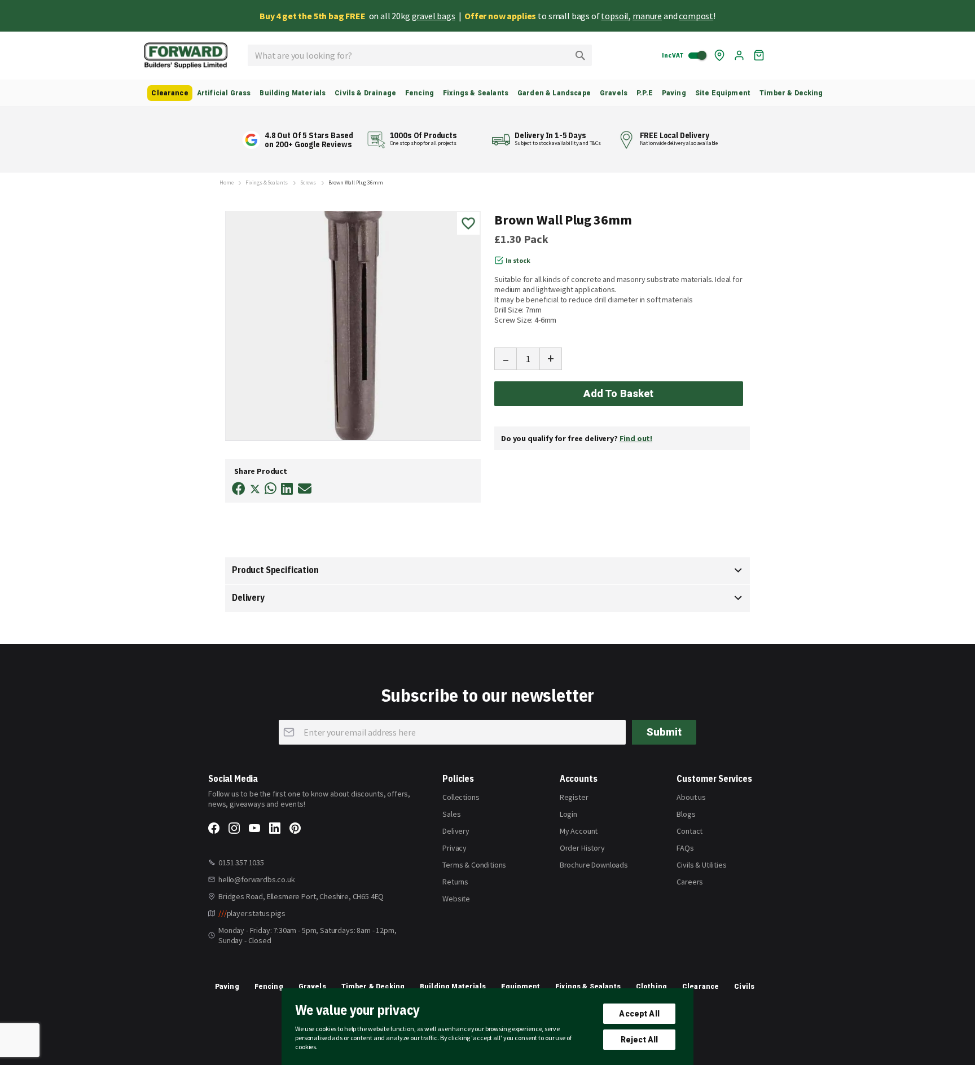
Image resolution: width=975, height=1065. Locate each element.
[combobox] (420, 55)
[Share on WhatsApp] (270, 489)
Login (568, 814)
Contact (689, 831)
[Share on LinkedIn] (287, 489)
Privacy (454, 848)
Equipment (520, 987)
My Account (579, 831)
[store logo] (185, 55)
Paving (227, 987)
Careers (690, 882)
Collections (460, 797)
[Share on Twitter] (255, 490)
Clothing (651, 987)
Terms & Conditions (474, 865)
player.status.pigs (252, 913)
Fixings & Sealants (266, 182)
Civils (744, 987)
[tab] (487, 570)
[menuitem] (169, 93)
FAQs (685, 848)
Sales (451, 814)
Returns (455, 882)
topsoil (615, 15)
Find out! (636, 438)
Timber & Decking (373, 987)
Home (226, 182)
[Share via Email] (304, 489)
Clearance (700, 987)
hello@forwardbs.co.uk (256, 879)
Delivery (248, 597)
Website (456, 899)
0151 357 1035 (241, 862)
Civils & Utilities (701, 865)
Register (574, 797)
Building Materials (453, 987)
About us (691, 797)
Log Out (739, 55)
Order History (582, 848)
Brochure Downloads (594, 865)
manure (647, 15)
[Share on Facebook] (238, 489)
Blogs (686, 814)
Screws (308, 182)
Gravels (312, 987)
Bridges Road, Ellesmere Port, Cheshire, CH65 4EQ (301, 896)
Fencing (268, 987)
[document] (487, 1026)
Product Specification (275, 569)
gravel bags (433, 15)
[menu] (487, 93)
